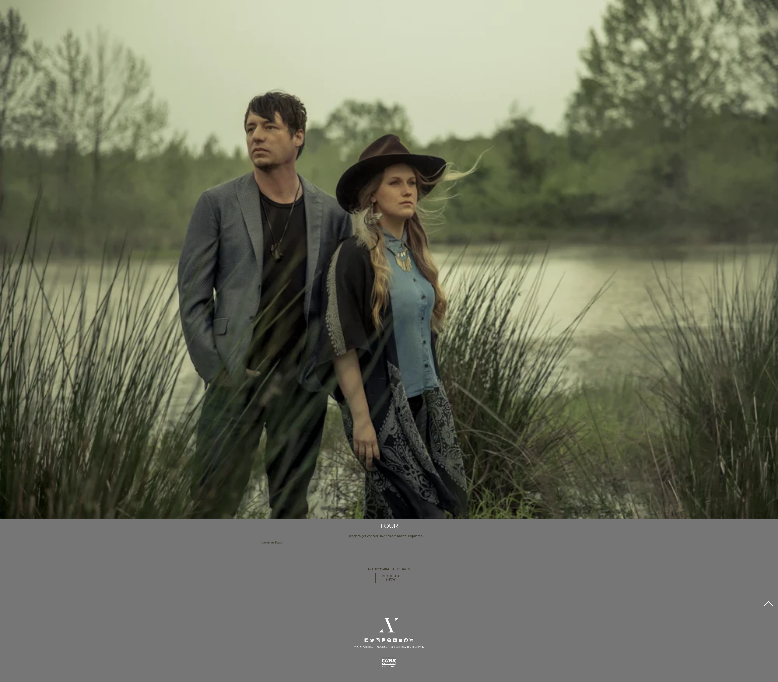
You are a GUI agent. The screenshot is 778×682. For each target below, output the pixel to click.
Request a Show (391, 577)
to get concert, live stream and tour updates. (386, 536)
